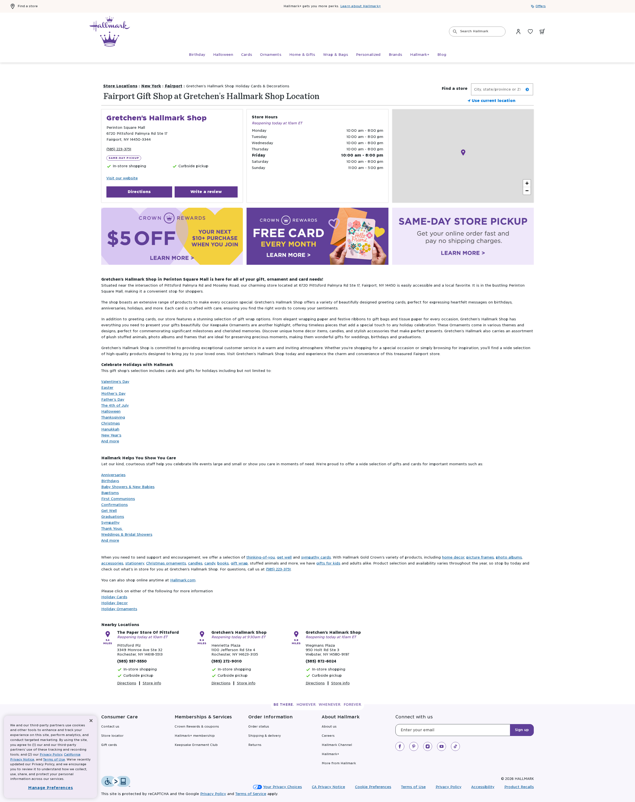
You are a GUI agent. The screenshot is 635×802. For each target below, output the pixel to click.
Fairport (173, 86)
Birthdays (110, 481)
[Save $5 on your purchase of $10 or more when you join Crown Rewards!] (172, 237)
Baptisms (110, 493)
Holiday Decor (114, 603)
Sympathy (110, 523)
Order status (258, 726)
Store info (152, 683)
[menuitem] (197, 55)
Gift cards (109, 745)
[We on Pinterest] (413, 746)
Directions (139, 192)
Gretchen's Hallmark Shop (239, 633)
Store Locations (120, 86)
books (223, 563)
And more (110, 441)
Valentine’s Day (115, 382)
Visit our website (122, 178)
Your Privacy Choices (282, 787)
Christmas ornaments (166, 563)
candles (195, 563)
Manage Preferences (50, 788)
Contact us (110, 726)
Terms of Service (250, 794)
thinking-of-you (260, 557)
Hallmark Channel (337, 745)
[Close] (91, 721)
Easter (107, 388)
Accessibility (482, 787)
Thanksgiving (113, 417)
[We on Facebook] (399, 746)
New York (151, 86)
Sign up (522, 730)
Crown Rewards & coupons (197, 726)
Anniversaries (113, 475)
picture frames (480, 557)
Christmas (110, 423)
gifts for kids (328, 563)
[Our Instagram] (427, 746)
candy (209, 563)
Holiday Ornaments (119, 609)
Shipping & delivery (264, 735)
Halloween (111, 411)
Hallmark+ (330, 754)
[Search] (455, 31)
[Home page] (109, 31)
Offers (541, 6)
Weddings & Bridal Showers (126, 534)
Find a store (28, 6)
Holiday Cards (114, 597)
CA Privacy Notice (328, 787)
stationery (134, 563)
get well (284, 557)
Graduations (112, 517)
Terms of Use (413, 787)
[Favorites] (530, 31)
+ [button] (527, 183)
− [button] (527, 191)
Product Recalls (519, 787)
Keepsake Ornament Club (196, 745)
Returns (254, 745)
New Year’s (111, 435)
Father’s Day (112, 399)
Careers (328, 735)
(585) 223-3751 (118, 149)
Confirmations (114, 505)
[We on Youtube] (441, 746)
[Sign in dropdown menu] (518, 31)
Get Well (109, 511)
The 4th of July (115, 405)
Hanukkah (110, 429)
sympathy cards (316, 557)
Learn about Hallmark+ (360, 6)
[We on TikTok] (455, 746)
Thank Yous (112, 529)
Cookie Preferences (373, 787)
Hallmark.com (182, 580)
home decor (453, 557)
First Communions (118, 499)
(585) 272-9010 (226, 661)
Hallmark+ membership (195, 735)
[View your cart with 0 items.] (542, 31)
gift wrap (239, 563)
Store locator (112, 735)
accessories (112, 563)
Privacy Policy (448, 787)
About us (329, 726)
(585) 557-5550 (132, 661)
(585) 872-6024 (321, 661)
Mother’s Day (113, 394)
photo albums (509, 557)
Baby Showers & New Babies (128, 487)
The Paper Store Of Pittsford (148, 633)
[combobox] (477, 31)
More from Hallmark (339, 763)
